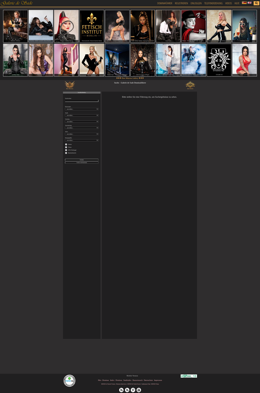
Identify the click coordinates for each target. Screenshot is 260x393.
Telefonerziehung (213, 3)
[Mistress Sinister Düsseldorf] (15, 26)
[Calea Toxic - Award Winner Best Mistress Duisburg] (117, 26)
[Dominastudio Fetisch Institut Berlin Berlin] (92, 26)
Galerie (70, 144)
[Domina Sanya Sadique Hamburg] (143, 60)
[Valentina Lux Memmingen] (41, 60)
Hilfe (237, 3)
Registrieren (181, 3)
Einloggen (196, 3)
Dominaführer (164, 3)
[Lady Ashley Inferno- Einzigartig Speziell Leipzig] (143, 26)
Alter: (66, 131)
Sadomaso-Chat (146, 384)
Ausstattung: (68, 125)
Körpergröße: (68, 138)
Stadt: (66, 113)
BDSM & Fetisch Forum (108, 384)
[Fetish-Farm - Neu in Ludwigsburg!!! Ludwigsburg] (117, 60)
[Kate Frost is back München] (92, 60)
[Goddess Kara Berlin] (15, 60)
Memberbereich (72, 153)
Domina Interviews (121, 384)
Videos (228, 3)
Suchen (82, 160)
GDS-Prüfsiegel (72, 150)
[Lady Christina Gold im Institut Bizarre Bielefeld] (219, 26)
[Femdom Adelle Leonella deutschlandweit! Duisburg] (41, 26)
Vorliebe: (67, 119)
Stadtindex (127, 380)
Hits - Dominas (103, 380)
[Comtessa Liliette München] (245, 26)
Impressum (158, 380)
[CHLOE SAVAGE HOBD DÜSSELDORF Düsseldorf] (194, 60)
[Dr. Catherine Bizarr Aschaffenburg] (168, 60)
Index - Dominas (116, 380)
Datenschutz (148, 380)
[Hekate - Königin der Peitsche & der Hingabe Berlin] (194, 26)
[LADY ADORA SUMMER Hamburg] (66, 60)
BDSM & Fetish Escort (134, 384)
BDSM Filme (155, 384)
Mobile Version (132, 376)
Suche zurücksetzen (82, 162)
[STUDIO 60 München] (219, 60)
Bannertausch (138, 380)
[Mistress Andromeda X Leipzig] (66, 26)
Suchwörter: (68, 98)
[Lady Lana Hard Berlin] (245, 60)
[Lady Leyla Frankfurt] (168, 26)
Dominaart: (68, 106)
